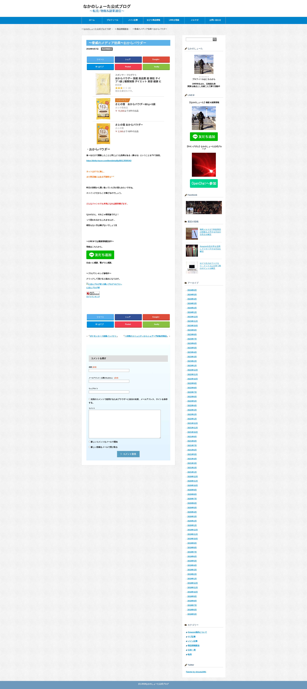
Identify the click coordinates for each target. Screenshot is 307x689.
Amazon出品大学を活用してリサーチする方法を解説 (210, 248)
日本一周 (192, 650)
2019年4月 (192, 565)
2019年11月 (192, 534)
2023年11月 (192, 321)
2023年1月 (192, 366)
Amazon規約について (197, 632)
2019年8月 (192, 548)
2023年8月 (192, 335)
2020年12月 (192, 477)
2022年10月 (192, 379)
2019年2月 (192, 574)
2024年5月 (192, 295)
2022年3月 (192, 410)
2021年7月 (192, 445)
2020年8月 (192, 494)
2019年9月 (192, 543)
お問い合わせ (215, 20)
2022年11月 (192, 374)
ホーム (92, 20)
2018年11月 (192, 588)
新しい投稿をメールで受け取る (104, 447)
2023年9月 (192, 330)
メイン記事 (133, 20)
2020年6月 (192, 503)
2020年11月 (192, 481)
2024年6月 (192, 290)
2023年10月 (192, 326)
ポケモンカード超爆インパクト (103, 336)
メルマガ (194, 20)
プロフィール (112, 20)
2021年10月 (192, 432)
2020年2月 (192, 521)
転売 (190, 654)
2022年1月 (192, 419)
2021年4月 (192, 459)
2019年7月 (192, 552)
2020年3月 (192, 517)
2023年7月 (192, 339)
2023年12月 (192, 317)
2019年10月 (192, 539)
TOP (97, 29)
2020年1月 (192, 525)
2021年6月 (192, 450)
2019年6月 (192, 556)
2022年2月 (192, 414)
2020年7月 (192, 499)
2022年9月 (192, 383)
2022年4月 (192, 406)
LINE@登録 (174, 20)
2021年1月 (192, 472)
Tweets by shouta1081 (196, 672)
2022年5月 (192, 401)
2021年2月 (192, 468)
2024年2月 (192, 308)
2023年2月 (192, 361)
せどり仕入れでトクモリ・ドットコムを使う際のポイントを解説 (210, 265)
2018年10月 (192, 592)
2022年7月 (192, 392)
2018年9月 (192, 596)
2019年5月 (192, 561)
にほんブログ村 (93, 288)
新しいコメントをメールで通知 (104, 442)
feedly (156, 67)
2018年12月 (192, 583)
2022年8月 (192, 388)
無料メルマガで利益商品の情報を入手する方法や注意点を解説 (210, 232)
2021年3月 (192, 463)
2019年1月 (192, 579)
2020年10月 (192, 485)
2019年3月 (192, 570)
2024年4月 (192, 299)
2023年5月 (192, 348)
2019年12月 (192, 530)
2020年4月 (192, 512)
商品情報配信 (107, 49)
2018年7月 (192, 605)
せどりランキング (93, 297)
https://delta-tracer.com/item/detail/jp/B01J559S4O (108, 161)
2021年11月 (192, 428)
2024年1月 (192, 312)
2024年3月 (192, 303)
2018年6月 (192, 610)
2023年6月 (192, 343)
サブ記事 (192, 637)
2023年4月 (192, 352)
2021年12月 (192, 423)
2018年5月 (192, 614)
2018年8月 (192, 601)
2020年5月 (192, 508)
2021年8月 (192, 441)
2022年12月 (192, 370)
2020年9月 (192, 490)
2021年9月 (192, 437)
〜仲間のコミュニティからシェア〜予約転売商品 (146, 336)
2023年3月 (192, 357)
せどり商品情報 (153, 20)
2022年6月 (192, 397)
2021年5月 (192, 454)
